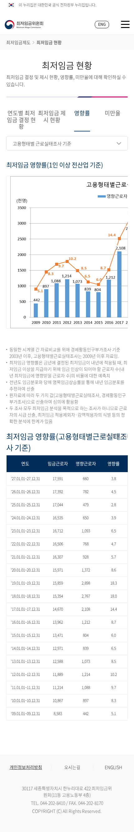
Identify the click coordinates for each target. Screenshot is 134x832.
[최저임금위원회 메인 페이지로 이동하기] (24, 25)
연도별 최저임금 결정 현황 (21, 120)
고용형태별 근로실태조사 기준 (42, 143)
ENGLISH (113, 767)
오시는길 (72, 767)
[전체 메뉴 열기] (125, 24)
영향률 (82, 113)
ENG (102, 24)
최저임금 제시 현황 (52, 117)
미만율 (113, 113)
